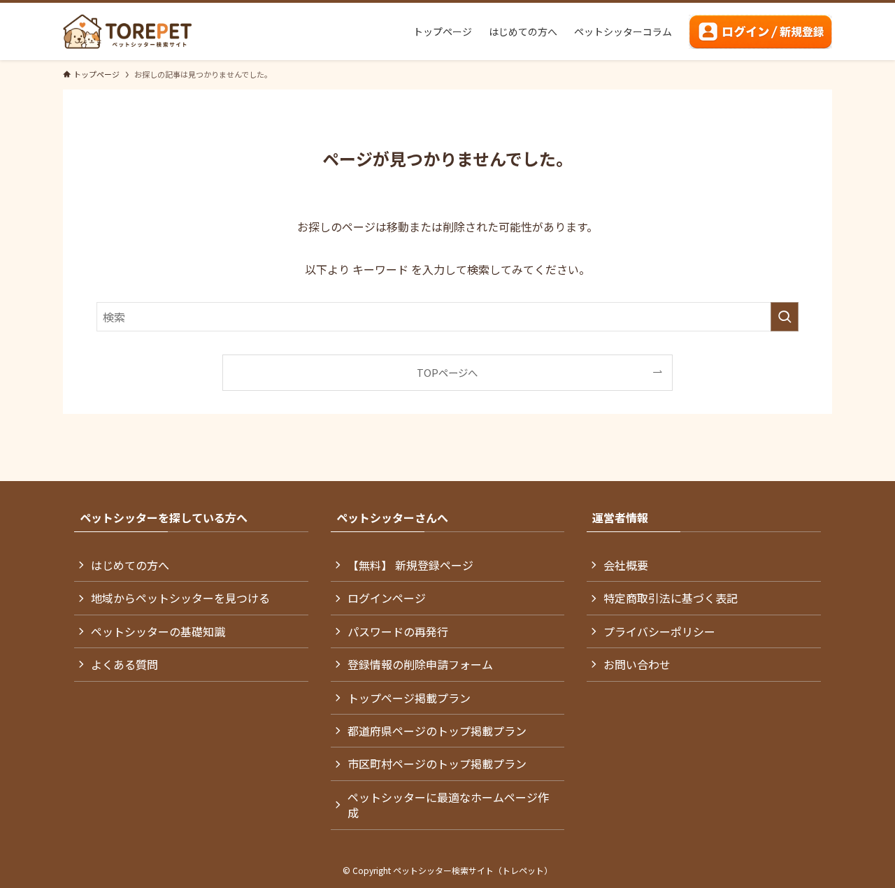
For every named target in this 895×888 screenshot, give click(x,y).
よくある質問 (124, 664)
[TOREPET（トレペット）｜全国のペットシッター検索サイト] (127, 31)
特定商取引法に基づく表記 (670, 597)
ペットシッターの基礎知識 (158, 631)
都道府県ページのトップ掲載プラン (437, 730)
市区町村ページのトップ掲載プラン (437, 763)
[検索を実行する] (785, 316)
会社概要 (625, 565)
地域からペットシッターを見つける (180, 597)
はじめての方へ (130, 565)
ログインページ (387, 597)
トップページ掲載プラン (409, 697)
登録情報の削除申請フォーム (420, 664)
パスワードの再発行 (398, 631)
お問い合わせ (637, 664)
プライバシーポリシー (659, 631)
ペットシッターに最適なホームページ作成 (448, 805)
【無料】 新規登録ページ (410, 565)
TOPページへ (447, 372)
